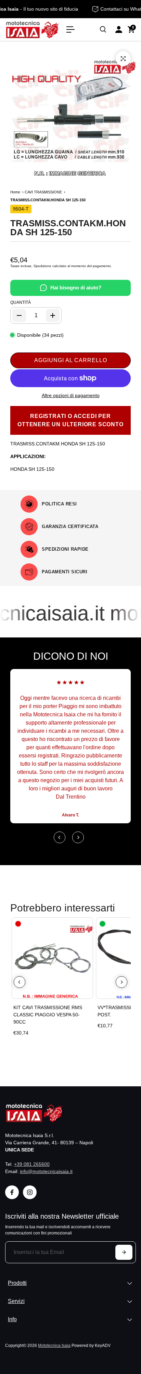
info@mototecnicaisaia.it (46, 1171)
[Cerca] (103, 29)
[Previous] (59, 837)
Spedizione (42, 266)
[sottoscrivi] (124, 1252)
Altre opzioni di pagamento (71, 395)
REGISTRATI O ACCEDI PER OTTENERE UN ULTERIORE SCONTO (70, 420)
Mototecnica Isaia (54, 1345)
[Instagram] (30, 1192)
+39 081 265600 (32, 1164)
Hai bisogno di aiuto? (75, 287)
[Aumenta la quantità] (53, 315)
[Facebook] (12, 1192)
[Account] (119, 29)
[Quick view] (86, 924)
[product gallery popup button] (123, 58)
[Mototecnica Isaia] (32, 29)
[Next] (78, 837)
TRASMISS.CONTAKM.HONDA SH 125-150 (68, 227)
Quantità (20, 302)
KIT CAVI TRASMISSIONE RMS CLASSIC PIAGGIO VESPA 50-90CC (47, 1015)
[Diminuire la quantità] (19, 315)
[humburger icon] (70, 29)
